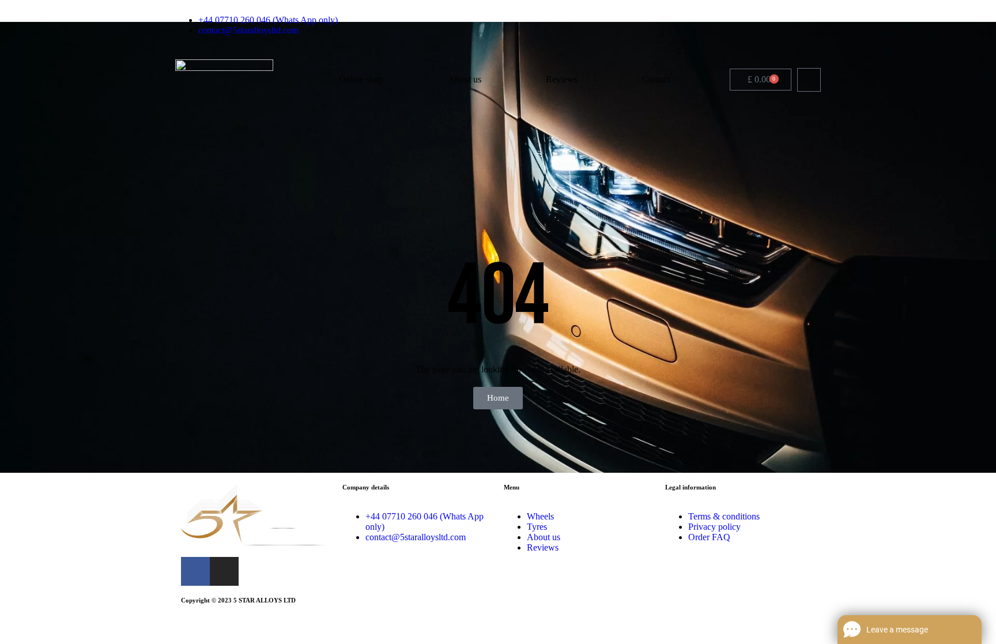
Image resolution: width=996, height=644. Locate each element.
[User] (809, 80)
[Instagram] (816, 25)
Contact (656, 79)
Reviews (562, 79)
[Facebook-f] (798, 25)
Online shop (361, 79)
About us (464, 79)
